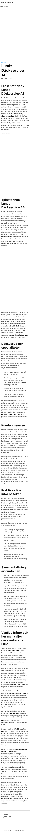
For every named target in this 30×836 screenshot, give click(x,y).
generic (4, 62)
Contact (5, 818)
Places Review (7, 2)
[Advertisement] (15, 32)
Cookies (5, 814)
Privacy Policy (7, 816)
